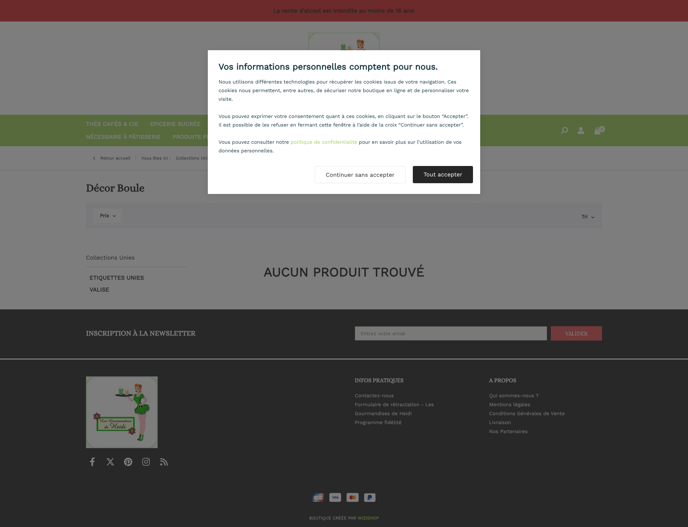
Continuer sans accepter (360, 174)
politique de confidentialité (324, 142)
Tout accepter (443, 174)
